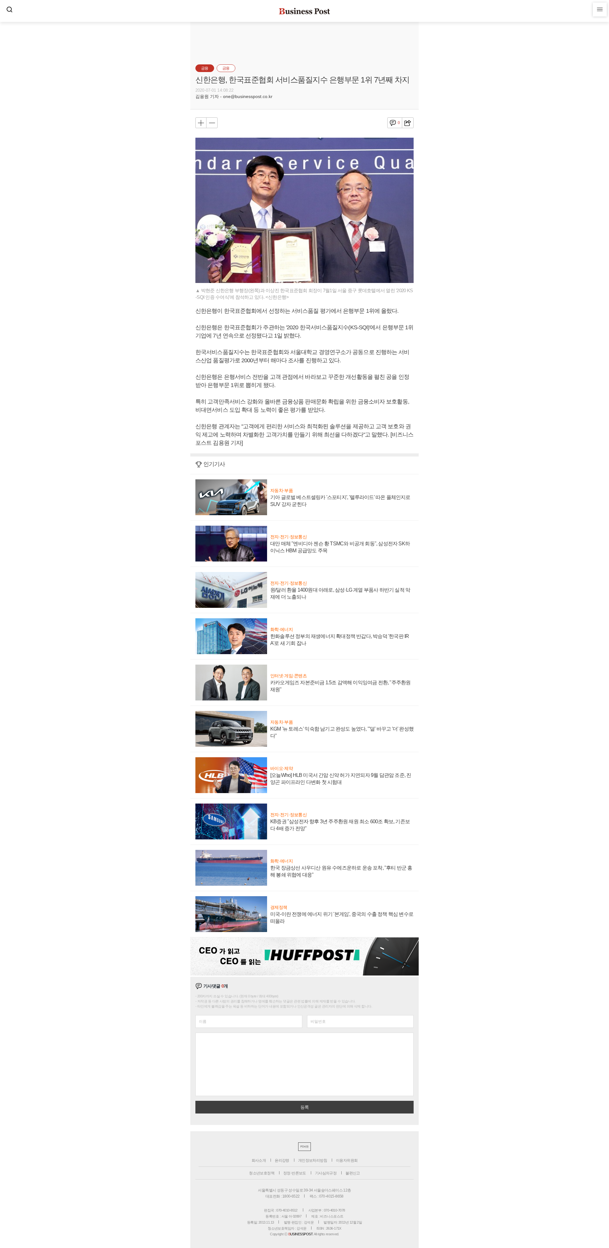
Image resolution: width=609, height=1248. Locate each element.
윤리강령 (282, 1160)
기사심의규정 (326, 1173)
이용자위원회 (346, 1160)
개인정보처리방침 (312, 1160)
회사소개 (259, 1160)
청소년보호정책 (261, 1173)
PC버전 (304, 1146)
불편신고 (352, 1173)
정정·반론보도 (294, 1173)
